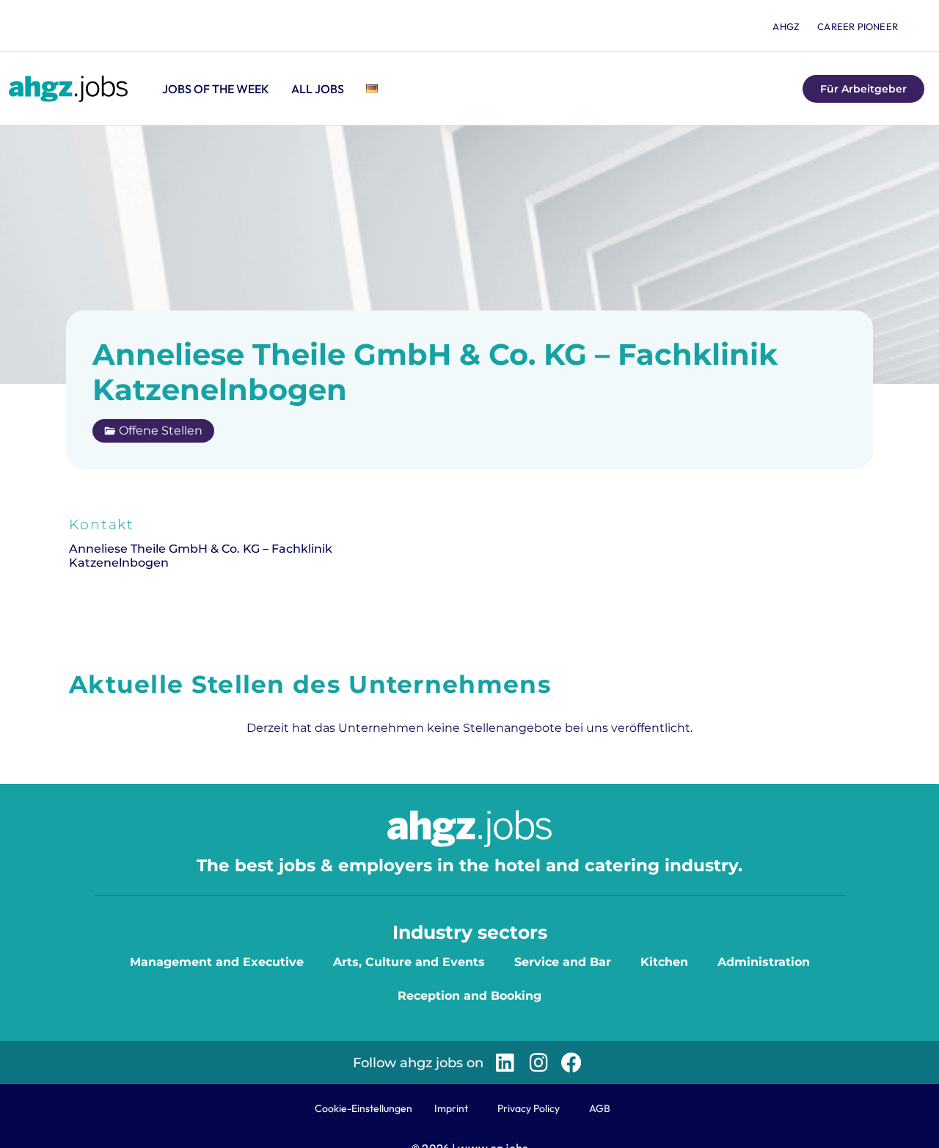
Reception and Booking (469, 996)
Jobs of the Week (215, 88)
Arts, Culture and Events (409, 962)
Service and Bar (562, 962)
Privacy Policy (528, 1108)
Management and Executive (217, 962)
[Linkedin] (505, 1062)
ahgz (786, 26)
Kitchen (664, 962)
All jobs (317, 88)
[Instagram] (538, 1062)
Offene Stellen (160, 430)
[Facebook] (572, 1062)
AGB (599, 1108)
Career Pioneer (857, 26)
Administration (763, 962)
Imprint (451, 1108)
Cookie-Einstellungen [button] (363, 1108)
